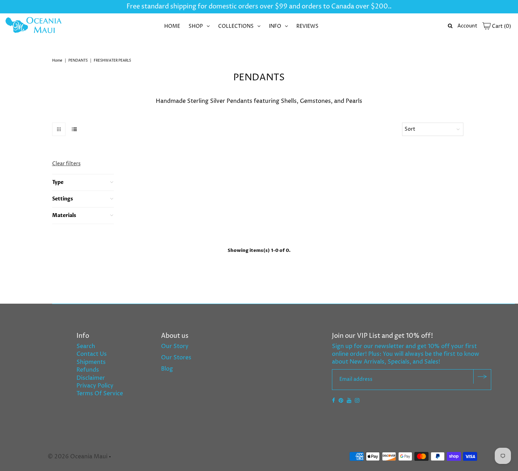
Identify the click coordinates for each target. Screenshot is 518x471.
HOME (172, 26)
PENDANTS (78, 60)
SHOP (196, 26)
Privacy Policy (94, 386)
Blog (167, 369)
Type (57, 182)
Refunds (87, 370)
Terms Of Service (99, 393)
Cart (501, 26)
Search (85, 346)
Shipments (91, 362)
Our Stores (176, 357)
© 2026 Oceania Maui (77, 456)
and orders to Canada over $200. (339, 6)
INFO (275, 26)
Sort (410, 129)
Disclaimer (90, 378)
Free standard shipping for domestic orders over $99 (207, 6)
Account (467, 26)
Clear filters (66, 163)
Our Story (175, 346)
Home (57, 60)
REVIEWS (307, 26)
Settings (62, 199)
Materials (64, 215)
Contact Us (91, 354)
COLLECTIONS (236, 26)
